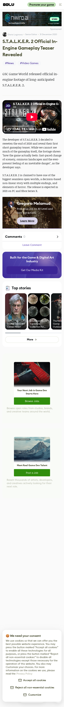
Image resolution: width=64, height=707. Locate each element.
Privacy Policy (24, 673)
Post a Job (32, 472)
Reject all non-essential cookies (34, 687)
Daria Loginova (15, 34)
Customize (34, 694)
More (30, 339)
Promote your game (41, 4)
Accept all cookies (34, 680)
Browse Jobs (32, 401)
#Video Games (29, 63)
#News (9, 63)
